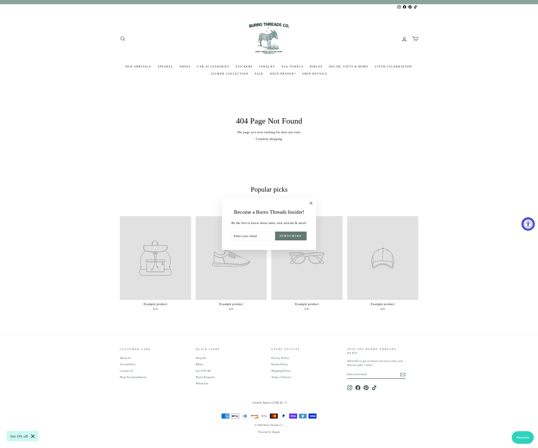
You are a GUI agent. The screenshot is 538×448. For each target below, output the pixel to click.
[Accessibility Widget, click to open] (528, 224)
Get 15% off (19, 436)
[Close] (32, 436)
